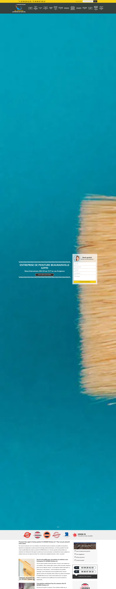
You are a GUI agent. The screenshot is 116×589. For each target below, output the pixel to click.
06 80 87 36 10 (39, 1)
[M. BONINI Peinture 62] (19, 8)
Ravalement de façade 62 (78, 8)
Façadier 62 (40, 8)
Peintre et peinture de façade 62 (36, 8)
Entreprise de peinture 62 (30, 8)
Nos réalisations (44, 274)
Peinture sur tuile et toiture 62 (55, 8)
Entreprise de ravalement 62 (45, 8)
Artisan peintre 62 (50, 8)
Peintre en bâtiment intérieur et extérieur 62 (96, 8)
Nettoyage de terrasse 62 (90, 8)
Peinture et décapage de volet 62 (101, 8)
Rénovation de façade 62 (66, 8)
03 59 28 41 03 (25, 1)
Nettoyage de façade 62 (85, 8)
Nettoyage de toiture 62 (61, 8)
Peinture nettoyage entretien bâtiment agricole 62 (72, 8)
